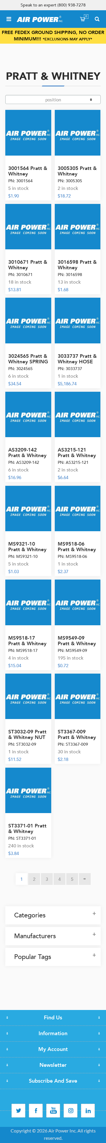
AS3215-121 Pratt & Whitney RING (77, 455)
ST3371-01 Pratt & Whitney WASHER (27, 831)
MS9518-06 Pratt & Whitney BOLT (77, 549)
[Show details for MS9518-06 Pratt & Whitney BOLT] (78, 509)
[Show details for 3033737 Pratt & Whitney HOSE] (78, 320)
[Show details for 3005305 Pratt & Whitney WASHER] (78, 133)
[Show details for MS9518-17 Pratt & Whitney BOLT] (28, 602)
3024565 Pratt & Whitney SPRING (28, 359)
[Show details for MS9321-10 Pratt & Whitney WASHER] (28, 509)
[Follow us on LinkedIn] (88, 1111)
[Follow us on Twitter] (18, 1111)
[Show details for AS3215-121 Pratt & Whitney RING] (78, 414)
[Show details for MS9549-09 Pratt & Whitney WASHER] (78, 602)
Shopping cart (86, 16)
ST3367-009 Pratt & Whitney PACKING (77, 737)
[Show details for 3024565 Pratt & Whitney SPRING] (28, 320)
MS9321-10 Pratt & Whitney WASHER (27, 549)
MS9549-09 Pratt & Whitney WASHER (77, 644)
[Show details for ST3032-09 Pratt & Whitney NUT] (28, 696)
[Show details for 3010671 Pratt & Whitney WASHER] (28, 227)
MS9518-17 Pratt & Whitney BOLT (27, 644)
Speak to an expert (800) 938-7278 (53, 5)
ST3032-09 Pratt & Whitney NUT (27, 734)
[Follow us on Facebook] (36, 1111)
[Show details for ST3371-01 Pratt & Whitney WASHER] (28, 790)
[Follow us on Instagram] (70, 1111)
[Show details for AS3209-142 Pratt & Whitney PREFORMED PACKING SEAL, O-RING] (28, 414)
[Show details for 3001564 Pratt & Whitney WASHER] (28, 133)
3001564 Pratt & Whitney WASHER (27, 174)
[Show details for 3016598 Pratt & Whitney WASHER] (78, 227)
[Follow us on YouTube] (53, 1111)
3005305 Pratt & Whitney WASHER (77, 174)
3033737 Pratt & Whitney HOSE (77, 359)
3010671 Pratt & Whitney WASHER (27, 268)
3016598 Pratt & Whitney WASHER (77, 268)
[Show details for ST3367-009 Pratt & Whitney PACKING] (78, 696)
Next (85, 879)
